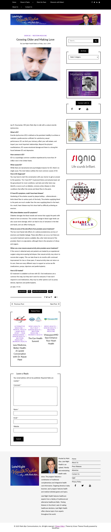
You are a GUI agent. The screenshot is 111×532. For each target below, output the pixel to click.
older (50, 291)
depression (22, 291)
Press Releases (77, 466)
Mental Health (19, 329)
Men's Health (34, 326)
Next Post (53, 304)
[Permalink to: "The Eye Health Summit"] (35, 319)
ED (29, 291)
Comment (17, 385)
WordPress (55, 528)
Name (16, 409)
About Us (15, 7)
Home (14, 2)
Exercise (27, 35)
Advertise (75, 470)
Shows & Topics (25, 2)
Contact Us (28, 7)
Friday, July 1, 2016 (45, 43)
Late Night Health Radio (29, 43)
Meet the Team (41, 2)
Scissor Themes (78, 526)
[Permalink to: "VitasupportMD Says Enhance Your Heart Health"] (51, 319)
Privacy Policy (76, 482)
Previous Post (19, 304)
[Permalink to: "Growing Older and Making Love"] (35, 64)
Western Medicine (40, 35)
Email (16, 418)
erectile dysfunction (39, 291)
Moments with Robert (57, 2)
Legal (73, 478)
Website (16, 426)
